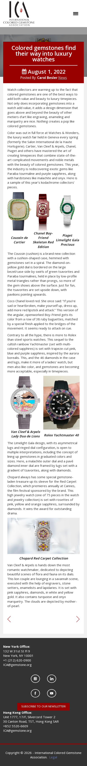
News (62, 77)
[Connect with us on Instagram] (35, 679)
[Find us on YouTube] (51, 693)
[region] (78, 619)
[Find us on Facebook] (35, 693)
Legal (53, 757)
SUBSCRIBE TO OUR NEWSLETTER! (43, 706)
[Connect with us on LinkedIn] (51, 679)
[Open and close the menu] (59, 13)
